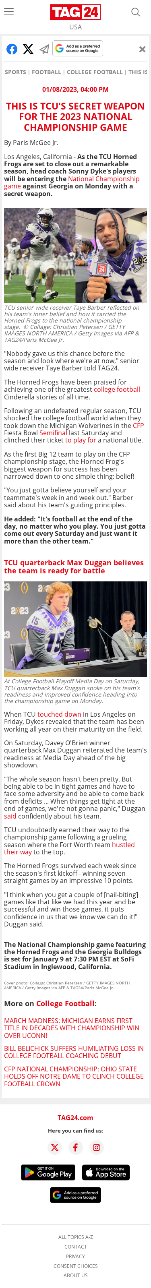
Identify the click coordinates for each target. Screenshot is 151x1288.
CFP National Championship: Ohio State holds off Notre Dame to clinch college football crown (74, 1076)
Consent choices (76, 1266)
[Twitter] (55, 1147)
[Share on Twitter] (28, 49)
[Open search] (135, 12)
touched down (59, 714)
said (10, 816)
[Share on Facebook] (12, 49)
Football (46, 72)
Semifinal (53, 432)
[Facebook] (75, 1147)
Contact (75, 1247)
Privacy (75, 1256)
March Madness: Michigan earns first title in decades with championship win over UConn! (71, 1028)
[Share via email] (44, 49)
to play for (80, 440)
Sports (15, 72)
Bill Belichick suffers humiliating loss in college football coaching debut (74, 1052)
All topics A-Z (75, 1237)
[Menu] (9, 12)
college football (116, 389)
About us (76, 1275)
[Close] (142, 49)
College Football (95, 72)
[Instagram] (96, 1147)
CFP (138, 425)
